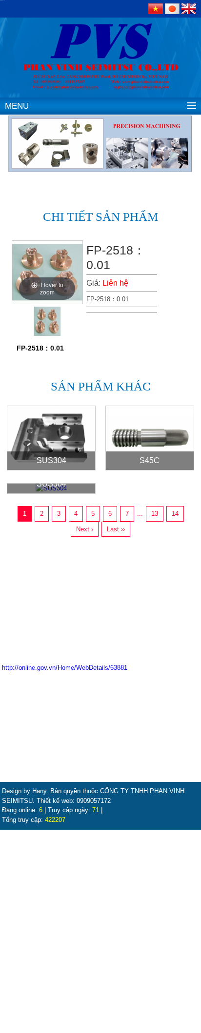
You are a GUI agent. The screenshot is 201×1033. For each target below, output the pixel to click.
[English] (188, 8)
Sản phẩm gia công (31, 732)
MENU (17, 106)
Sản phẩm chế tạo (30, 744)
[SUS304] (51, 437)
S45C (150, 460)
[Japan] (173, 8)
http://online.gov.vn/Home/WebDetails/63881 (64, 667)
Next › (84, 529)
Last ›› (116, 529)
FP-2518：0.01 (40, 348)
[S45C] (150, 437)
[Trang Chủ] (100, 42)
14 (175, 513)
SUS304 (51, 460)
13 (154, 513)
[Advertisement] (100, 930)
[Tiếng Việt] (156, 8)
